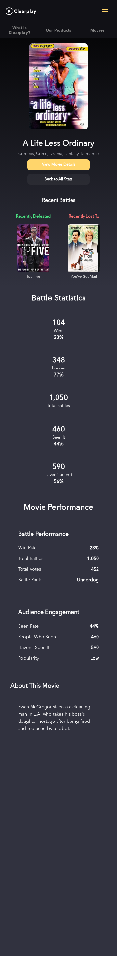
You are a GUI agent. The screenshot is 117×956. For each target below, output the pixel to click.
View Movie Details (58, 165)
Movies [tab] (97, 31)
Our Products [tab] (59, 31)
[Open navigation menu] (105, 11)
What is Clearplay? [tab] (19, 30)
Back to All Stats (58, 179)
